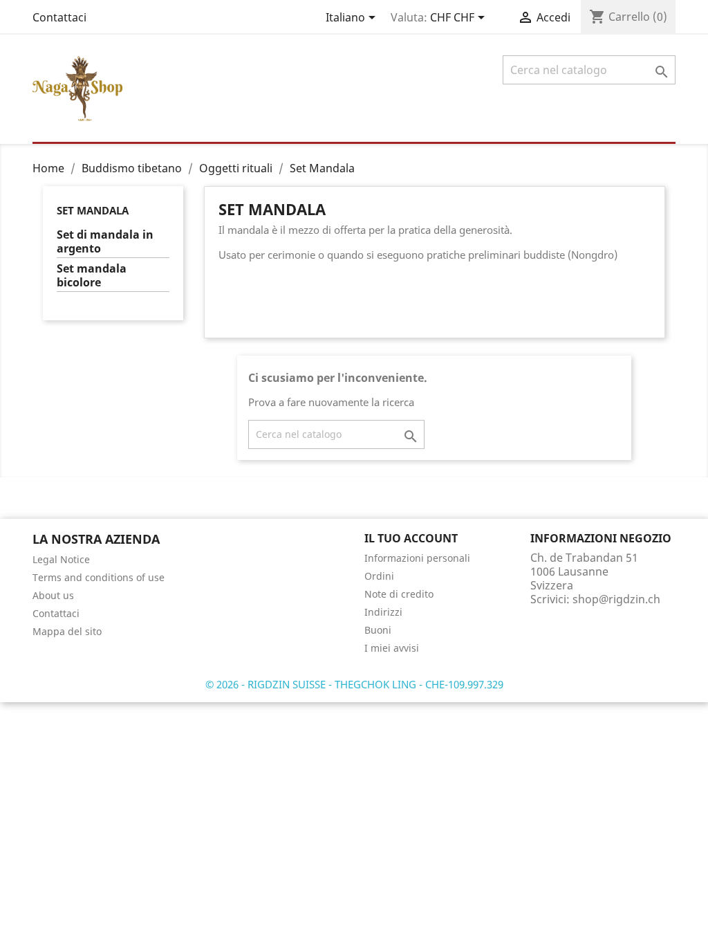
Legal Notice (61, 559)
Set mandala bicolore (92, 276)
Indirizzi (383, 611)
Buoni (377, 629)
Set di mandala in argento (105, 242)
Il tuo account (411, 538)
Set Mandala (93, 210)
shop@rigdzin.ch (616, 599)
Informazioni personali (417, 558)
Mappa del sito (67, 631)
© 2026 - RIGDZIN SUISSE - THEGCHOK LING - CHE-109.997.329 (354, 684)
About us (53, 595)
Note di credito (399, 593)
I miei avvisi (391, 647)
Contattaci (59, 17)
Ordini (379, 575)
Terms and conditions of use (98, 577)
